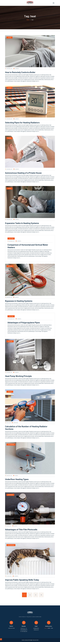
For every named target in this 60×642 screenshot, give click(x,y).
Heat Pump (11, 238)
